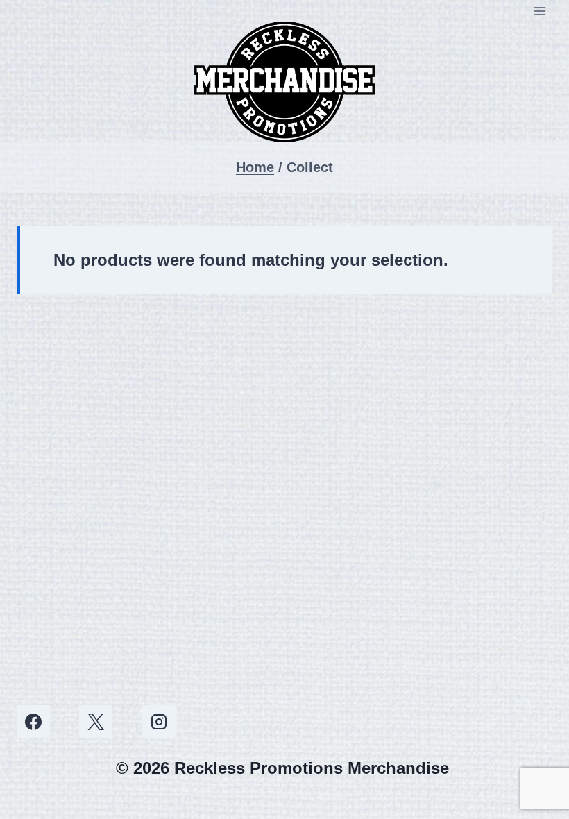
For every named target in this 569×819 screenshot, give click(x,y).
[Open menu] (539, 11)
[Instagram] (159, 721)
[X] (95, 721)
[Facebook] (33, 721)
